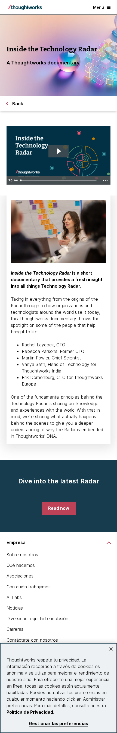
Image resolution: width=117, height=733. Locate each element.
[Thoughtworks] (25, 7)
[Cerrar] (111, 649)
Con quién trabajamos (29, 586)
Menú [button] (98, 7)
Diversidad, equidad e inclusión (37, 618)
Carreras (15, 629)
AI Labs (14, 597)
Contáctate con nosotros (32, 640)
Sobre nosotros (22, 554)
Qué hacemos (21, 565)
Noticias (15, 608)
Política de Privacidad (30, 712)
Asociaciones (20, 576)
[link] (59, 508)
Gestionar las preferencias (58, 723)
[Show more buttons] (105, 180)
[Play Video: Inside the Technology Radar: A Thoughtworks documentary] (58, 151)
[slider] (59, 180)
